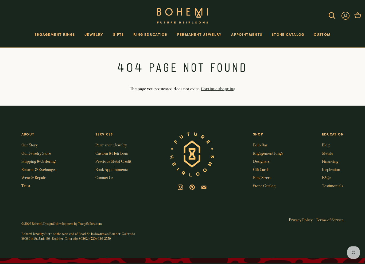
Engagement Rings (54, 35)
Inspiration (331, 169)
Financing (330, 161)
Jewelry (93, 35)
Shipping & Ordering (38, 161)
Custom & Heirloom (111, 153)
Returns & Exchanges (38, 169)
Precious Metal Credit (113, 161)
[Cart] (357, 15)
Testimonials (332, 185)
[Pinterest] (192, 186)
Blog (325, 145)
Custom (322, 35)
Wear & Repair (33, 177)
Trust (25, 185)
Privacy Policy (301, 220)
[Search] (331, 15)
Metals (327, 153)
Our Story (29, 145)
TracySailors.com (90, 223)
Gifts (118, 35)
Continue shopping (218, 89)
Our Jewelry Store (36, 153)
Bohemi (37, 223)
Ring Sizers (262, 177)
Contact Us (104, 177)
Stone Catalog (288, 35)
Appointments (246, 35)
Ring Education (150, 35)
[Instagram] (180, 186)
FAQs (326, 177)
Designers (261, 161)
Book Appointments (111, 169)
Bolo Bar (260, 145)
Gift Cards (261, 169)
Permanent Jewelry (199, 35)
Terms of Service (330, 220)
